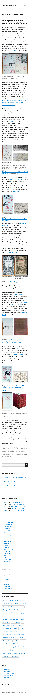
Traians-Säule (16, 191)
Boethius (4, 288)
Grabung (15, 628)
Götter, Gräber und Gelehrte (12, 482)
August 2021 (7, 553)
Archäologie (7, 574)
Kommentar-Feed (9, 675)
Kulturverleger (7, 640)
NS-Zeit (13, 644)
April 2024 (7, 531)
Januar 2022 (7, 547)
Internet (6, 584)
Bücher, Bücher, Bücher (17, 510)
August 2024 (7, 528)
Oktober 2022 (8, 539)
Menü (25, 5)
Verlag (15, 653)
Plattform (19, 644)
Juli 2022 (6, 543)
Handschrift (7, 582)
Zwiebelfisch (14, 656)
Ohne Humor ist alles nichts (12, 486)
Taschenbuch (5, 454)
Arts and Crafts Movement (10, 600)
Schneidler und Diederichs (18, 506)
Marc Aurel (6, 644)
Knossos (20, 637)
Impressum (5, 684)
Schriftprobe (13, 647)
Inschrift (14, 451)
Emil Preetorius (11, 625)
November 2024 (8, 524)
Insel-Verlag (19, 451)
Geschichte (7, 580)
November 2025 (8, 522)
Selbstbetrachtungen (16, 179)
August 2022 (7, 541)
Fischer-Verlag (7, 628)
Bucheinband (20, 606)
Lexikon (23, 640)
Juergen (6, 502)
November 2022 (8, 537)
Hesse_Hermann (19, 634)
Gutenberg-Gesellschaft (10, 631)
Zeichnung (6, 656)
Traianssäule (12, 454)
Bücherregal (22, 616)
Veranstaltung (8, 588)
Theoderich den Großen (19, 294)
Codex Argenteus (16, 304)
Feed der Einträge (9, 673)
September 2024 (8, 526)
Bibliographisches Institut (10, 603)
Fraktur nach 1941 (16, 502)
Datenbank (6, 622)
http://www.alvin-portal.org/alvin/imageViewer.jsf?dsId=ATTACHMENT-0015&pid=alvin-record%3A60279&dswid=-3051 (14, 341)
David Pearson (12, 50)
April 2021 (7, 557)
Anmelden (7, 671)
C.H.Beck (4, 448)
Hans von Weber (8, 634)
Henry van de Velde (18, 354)
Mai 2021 (6, 555)
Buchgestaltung (8, 610)
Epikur (12, 121)
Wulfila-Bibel (23, 302)
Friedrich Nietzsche (20, 450)
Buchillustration (18, 610)
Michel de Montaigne (10, 453)
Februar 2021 (7, 559)
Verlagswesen (22, 653)
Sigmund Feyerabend (11, 252)
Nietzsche (18, 348)
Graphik (22, 628)
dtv (10, 450)
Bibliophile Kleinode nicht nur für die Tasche (15, 21)
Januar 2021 (7, 561)
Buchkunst (6, 613)
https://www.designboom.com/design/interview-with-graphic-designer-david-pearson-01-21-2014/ (14, 102)
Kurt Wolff (16, 640)
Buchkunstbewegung (17, 613)
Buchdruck (11, 606)
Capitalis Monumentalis (12, 448)
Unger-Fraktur (7, 653)
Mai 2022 (6, 545)
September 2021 (8, 551)
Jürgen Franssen (9, 5)
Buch (12, 447)
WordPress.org (8, 677)
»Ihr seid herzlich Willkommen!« (13, 484)
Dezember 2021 (8, 549)
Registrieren (7, 669)
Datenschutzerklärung (9, 688)
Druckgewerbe (8, 578)
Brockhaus (23, 603)
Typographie (17, 447)
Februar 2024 (8, 533)
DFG (22, 622)
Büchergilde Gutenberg (10, 616)
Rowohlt (5, 647)
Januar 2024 (7, 535)
